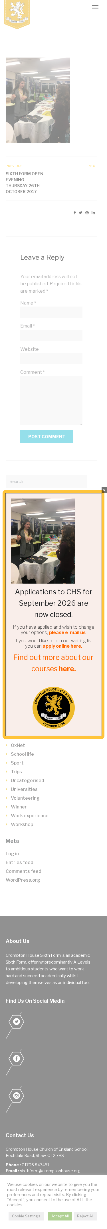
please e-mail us (67, 632)
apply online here (62, 646)
